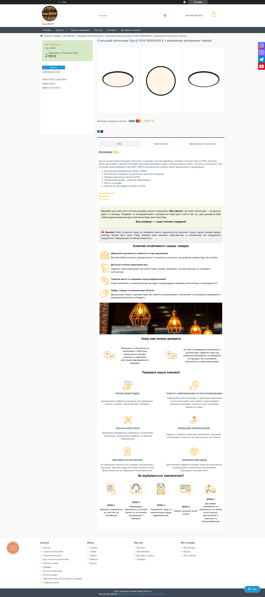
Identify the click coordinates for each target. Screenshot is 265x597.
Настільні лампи (50, 563)
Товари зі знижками (80, 30)
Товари (93, 551)
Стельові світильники (53, 551)
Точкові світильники (52, 555)
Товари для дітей (51, 582)
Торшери (47, 567)
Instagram (141, 559)
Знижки (93, 555)
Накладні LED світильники (90, 36)
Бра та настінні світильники (56, 559)
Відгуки (93, 563)
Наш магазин (189, 548)
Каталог (60, 30)
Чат (254, 589)
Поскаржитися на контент (130, 594)
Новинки (94, 559)
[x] (102, 132)
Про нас (98, 30)
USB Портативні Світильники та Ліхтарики (62, 579)
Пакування (104, 196)
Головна (47, 30)
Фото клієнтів (189, 555)
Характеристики (107, 193)
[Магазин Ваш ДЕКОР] (49, 13)
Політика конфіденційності (154, 594)
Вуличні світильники (52, 571)
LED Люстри (69, 36)
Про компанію (143, 551)
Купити (53, 67)
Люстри (46, 548)
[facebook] (98, 132)
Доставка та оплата (130, 30)
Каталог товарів (52, 36)
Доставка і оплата (145, 555)
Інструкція (104, 199)
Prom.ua (147, 591)
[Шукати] (165, 15)
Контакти (111, 30)
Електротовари (50, 575)
